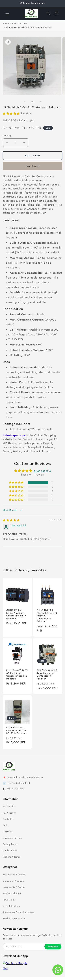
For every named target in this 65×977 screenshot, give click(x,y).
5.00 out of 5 (42, 471)
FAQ (5, 825)
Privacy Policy (10, 844)
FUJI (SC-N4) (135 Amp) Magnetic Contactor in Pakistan (47, 674)
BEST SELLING (19, 23)
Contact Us (8, 819)
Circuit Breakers (11, 906)
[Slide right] (40, 102)
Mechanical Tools (12, 893)
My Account (9, 812)
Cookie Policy (10, 850)
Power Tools (9, 899)
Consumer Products (13, 881)
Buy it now (33, 166)
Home (6, 23)
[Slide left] (25, 102)
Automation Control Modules (18, 912)
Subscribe (53, 946)
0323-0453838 (15, 788)
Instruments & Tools (13, 887)
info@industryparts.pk (19, 783)
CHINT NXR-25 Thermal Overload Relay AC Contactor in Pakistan (47, 616)
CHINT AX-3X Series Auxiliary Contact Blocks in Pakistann (16, 614)
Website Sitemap (12, 856)
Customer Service (12, 838)
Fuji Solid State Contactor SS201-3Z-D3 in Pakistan (16, 730)
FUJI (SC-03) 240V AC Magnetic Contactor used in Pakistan (17, 674)
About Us (8, 831)
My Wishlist (9, 806)
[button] (7, 13)
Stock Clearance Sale (14, 918)
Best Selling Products (14, 874)
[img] (11, 520)
